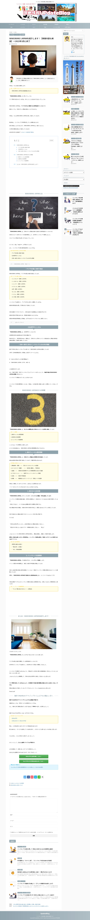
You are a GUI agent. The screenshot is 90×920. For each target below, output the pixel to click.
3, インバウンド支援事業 (22, 160)
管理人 (67, 24)
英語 (45, 27)
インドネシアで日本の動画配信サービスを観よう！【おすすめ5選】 (27, 767)
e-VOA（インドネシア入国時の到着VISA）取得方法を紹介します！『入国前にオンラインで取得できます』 (77, 114)
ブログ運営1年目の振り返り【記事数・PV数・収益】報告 (26, 904)
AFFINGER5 (57, 918)
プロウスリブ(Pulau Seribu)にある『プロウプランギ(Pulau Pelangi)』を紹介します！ (77, 144)
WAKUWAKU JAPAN (15, 785)
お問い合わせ (67, 27)
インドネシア (11, 24)
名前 (11, 814)
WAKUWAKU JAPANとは (23, 145)
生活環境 (22, 783)
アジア (21, 785)
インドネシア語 (56, 27)
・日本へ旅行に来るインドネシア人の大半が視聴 (28, 151)
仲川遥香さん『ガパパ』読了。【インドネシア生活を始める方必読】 (34, 860)
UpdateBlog (45, 913)
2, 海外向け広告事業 (21, 158)
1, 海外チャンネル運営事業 (23, 157)
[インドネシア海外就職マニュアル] (73, 93)
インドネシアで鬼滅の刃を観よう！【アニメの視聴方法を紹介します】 (35, 883)
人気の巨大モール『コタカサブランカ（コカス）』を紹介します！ (77, 100)
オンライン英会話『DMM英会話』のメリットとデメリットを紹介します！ (31, 906)
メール (12, 820)
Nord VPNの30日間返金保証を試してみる (33, 761)
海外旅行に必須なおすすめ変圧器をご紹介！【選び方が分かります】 (34, 872)
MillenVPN (14, 718)
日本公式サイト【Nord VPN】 (19, 721)
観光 (11, 27)
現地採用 (56, 24)
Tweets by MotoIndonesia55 (70, 187)
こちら (72, 50)
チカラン (34, 24)
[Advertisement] (33, 180)
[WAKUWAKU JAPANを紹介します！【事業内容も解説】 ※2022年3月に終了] (35, 777)
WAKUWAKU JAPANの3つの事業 (25, 154)
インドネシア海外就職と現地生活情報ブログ (45, 916)
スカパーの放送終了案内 (27, 132)
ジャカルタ (22, 24)
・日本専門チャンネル (22, 149)
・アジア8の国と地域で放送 (23, 147)
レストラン (22, 27)
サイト (11, 826)
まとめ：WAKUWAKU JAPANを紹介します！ (28, 164)
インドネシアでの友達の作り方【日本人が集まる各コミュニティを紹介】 (36, 895)
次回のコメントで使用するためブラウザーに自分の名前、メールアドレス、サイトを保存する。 (32, 832)
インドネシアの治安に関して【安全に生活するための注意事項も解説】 (35, 849)
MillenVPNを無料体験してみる (33, 756)
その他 (12, 783)
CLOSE (51, 140)
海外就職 (45, 24)
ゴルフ (34, 27)
